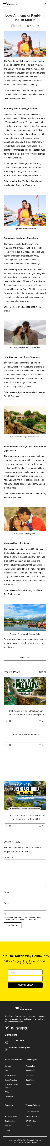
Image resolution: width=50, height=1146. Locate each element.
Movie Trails (25, 657)
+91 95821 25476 (16, 1040)
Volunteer (29, 1075)
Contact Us (9, 1130)
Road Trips (30, 1080)
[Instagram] (17, 1028)
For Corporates (11, 1116)
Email (6, 903)
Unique (28, 1085)
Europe (8, 1066)
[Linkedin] (21, 1028)
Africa (7, 1092)
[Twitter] (7, 1028)
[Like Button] (10, 721)
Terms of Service (32, 1112)
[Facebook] (12, 1028)
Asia (6, 1071)
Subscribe (30, 1126)
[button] (25, 210)
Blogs (7, 1112)
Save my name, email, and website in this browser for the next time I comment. (22, 918)
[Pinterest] (26, 1028)
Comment (9, 857)
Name (6, 892)
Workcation (30, 1071)
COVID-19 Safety (32, 1121)
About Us (8, 1126)
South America (11, 1080)
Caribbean (9, 1097)
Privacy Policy (31, 1116)
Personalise (30, 1066)
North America (10, 1075)
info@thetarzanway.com (19, 1047)
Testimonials (10, 1121)
